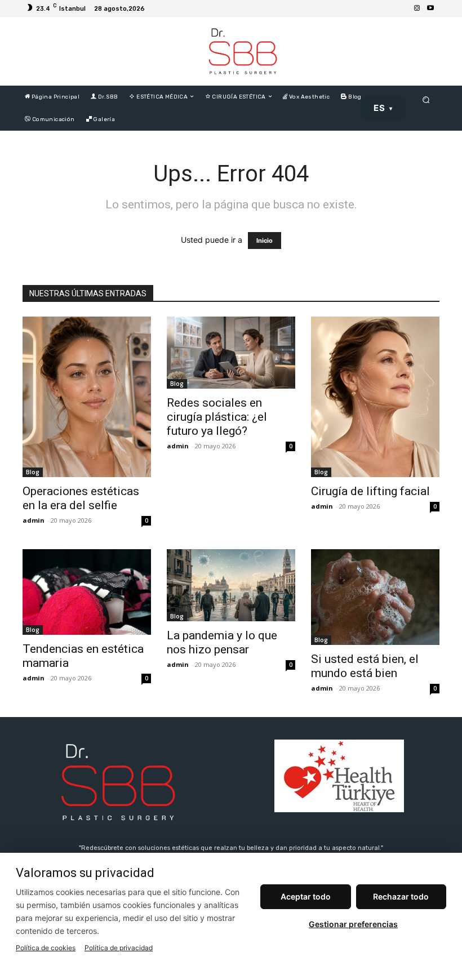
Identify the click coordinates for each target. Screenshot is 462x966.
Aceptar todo (306, 896)
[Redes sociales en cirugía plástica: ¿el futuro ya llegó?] (231, 353)
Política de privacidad (119, 947)
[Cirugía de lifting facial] (375, 397)
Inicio (264, 240)
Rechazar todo (401, 896)
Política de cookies (45, 947)
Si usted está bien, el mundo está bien (365, 666)
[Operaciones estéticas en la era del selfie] (87, 397)
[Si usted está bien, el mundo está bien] (375, 597)
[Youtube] (430, 8)
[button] (426, 99)
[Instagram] (417, 8)
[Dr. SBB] (243, 51)
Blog (32, 472)
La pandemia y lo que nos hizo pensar (222, 642)
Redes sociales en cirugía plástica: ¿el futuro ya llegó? (217, 417)
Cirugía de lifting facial (370, 491)
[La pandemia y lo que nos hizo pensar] (231, 585)
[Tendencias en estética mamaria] (87, 592)
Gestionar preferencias (353, 924)
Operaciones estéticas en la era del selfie (81, 498)
